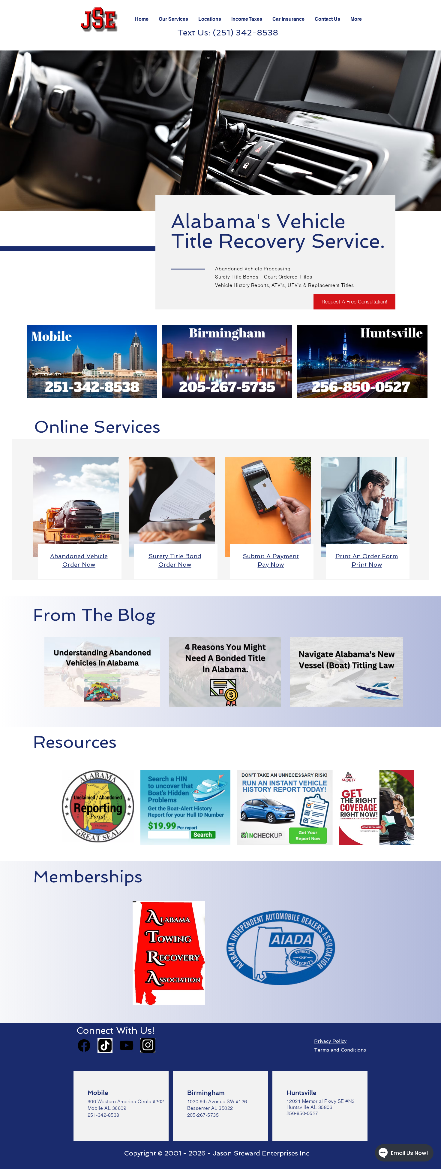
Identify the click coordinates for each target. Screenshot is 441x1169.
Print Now (367, 564)
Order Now (174, 564)
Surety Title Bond (174, 556)
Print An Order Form (366, 556)
